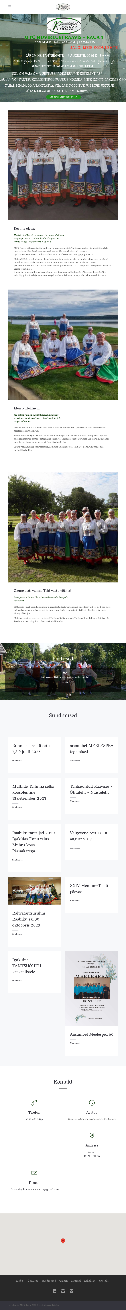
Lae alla (64, 683)
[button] (63, 1241)
